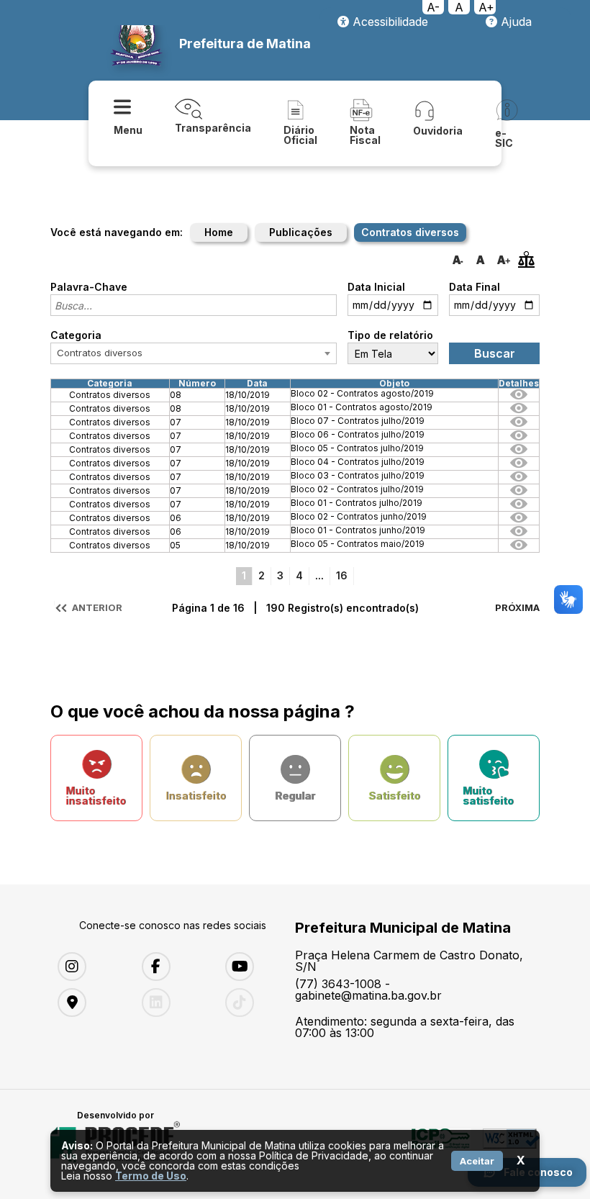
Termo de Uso (150, 1175)
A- (433, 7)
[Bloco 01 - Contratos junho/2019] (518, 533)
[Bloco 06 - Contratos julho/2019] (518, 438)
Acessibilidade (388, 21)
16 (342, 575)
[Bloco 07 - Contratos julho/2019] (518, 424)
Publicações (300, 232)
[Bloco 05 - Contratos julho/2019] (518, 451)
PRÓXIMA (517, 607)
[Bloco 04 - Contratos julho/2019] (518, 465)
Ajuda (514, 21)
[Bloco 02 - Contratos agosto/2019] (518, 397)
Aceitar (477, 1161)
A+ (486, 7)
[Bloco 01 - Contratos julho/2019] (518, 506)
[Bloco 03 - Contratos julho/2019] (518, 479)
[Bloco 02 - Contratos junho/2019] (518, 520)
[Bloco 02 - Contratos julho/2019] (518, 492)
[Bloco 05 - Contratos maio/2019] (518, 547)
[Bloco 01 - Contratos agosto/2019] (518, 410)
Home (218, 232)
